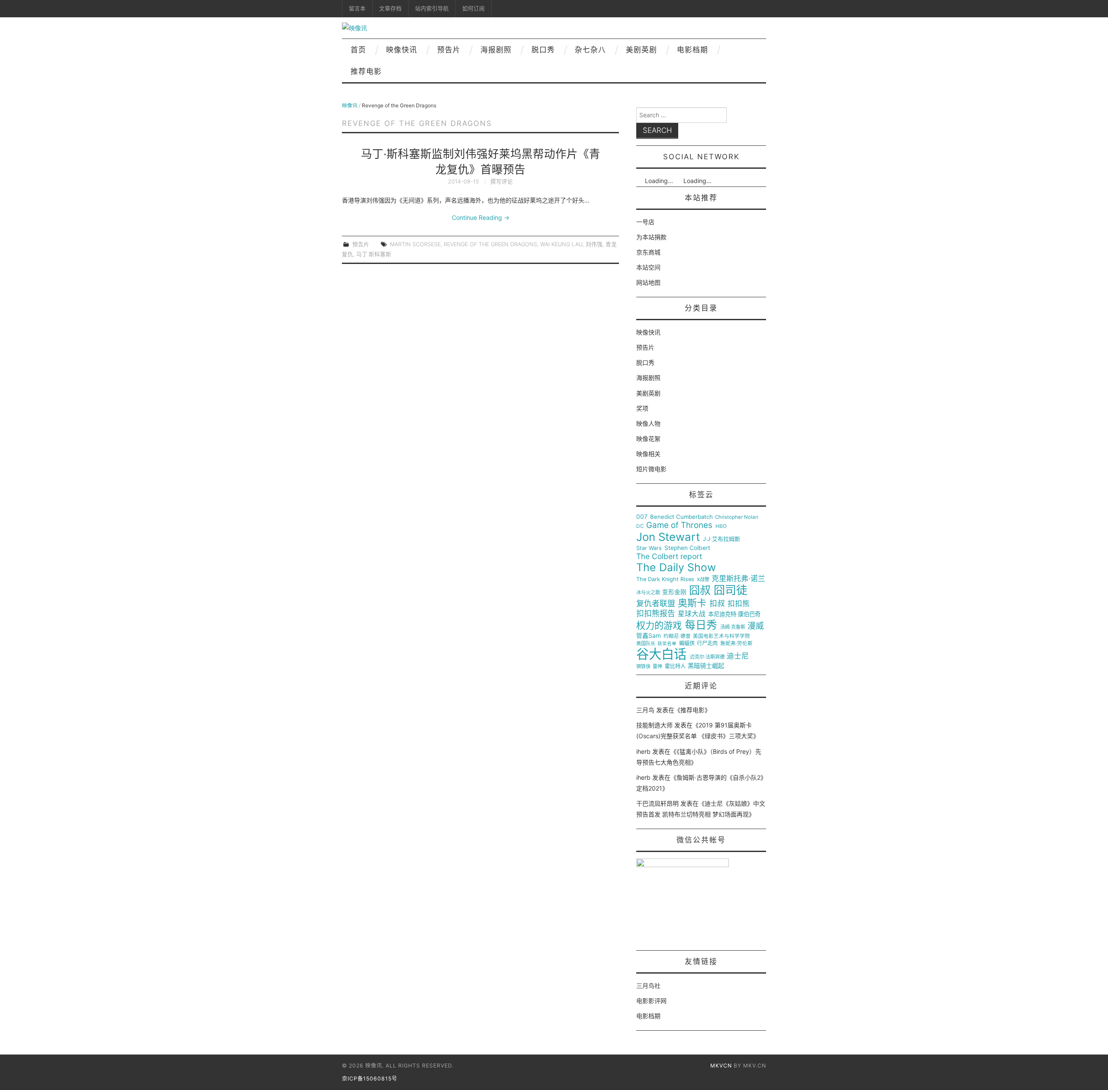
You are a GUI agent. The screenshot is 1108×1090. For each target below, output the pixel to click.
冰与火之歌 (648, 592)
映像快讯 (401, 49)
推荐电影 (366, 71)
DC (640, 526)
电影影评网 (651, 1000)
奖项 (642, 408)
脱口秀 (543, 49)
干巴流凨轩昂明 (657, 803)
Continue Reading (480, 217)
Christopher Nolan (736, 517)
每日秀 (701, 625)
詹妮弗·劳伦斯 (736, 643)
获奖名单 (666, 643)
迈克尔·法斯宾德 (707, 657)
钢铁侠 (643, 666)
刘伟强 (594, 244)
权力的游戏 (659, 626)
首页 (358, 49)
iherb (643, 751)
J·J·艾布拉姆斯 (721, 539)
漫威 (755, 626)
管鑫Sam (648, 635)
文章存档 (390, 8)
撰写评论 (501, 181)
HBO (721, 526)
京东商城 (648, 252)
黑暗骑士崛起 (706, 665)
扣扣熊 (739, 604)
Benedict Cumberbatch (681, 517)
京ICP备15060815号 (369, 1078)
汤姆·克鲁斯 (732, 627)
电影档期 (692, 49)
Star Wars (649, 548)
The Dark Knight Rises (665, 579)
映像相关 (648, 453)
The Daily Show (676, 567)
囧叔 (700, 590)
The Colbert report (669, 556)
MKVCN (721, 1065)
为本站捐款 (651, 237)
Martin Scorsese (415, 244)
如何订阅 (473, 8)
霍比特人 (675, 666)
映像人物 (648, 423)
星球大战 (691, 614)
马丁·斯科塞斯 (373, 254)
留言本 (357, 8)
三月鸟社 (648, 985)
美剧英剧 (641, 49)
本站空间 (648, 267)
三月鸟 (645, 710)
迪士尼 (738, 656)
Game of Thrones (679, 525)
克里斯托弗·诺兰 (738, 579)
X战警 (703, 579)
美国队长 (645, 643)
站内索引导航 (432, 8)
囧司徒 (730, 590)
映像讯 (350, 105)
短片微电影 (651, 469)
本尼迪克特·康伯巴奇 (734, 614)
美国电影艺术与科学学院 (721, 636)
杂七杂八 (590, 49)
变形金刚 (674, 592)
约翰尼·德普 (677, 636)
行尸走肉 (707, 643)
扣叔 (717, 603)
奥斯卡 (692, 603)
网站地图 (648, 282)
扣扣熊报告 (655, 613)
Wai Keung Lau (561, 244)
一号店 (645, 221)
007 (641, 516)
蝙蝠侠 (687, 643)
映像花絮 (648, 438)
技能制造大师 (654, 725)
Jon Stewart (668, 537)
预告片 (449, 49)
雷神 (657, 666)
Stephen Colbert (687, 548)
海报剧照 (496, 49)
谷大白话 (661, 654)
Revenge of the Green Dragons (490, 244)
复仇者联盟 (655, 603)
